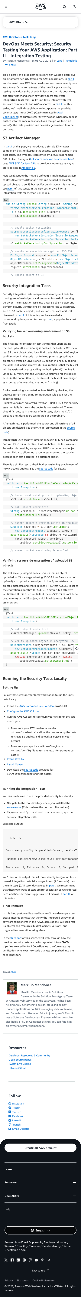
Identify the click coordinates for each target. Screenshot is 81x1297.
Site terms (23, 1280)
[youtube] (36, 1260)
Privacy (9, 1280)
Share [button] (12, 64)
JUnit (49, 319)
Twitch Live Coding (19, 1063)
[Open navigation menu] (6, 7)
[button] (18, 22)
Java (13, 971)
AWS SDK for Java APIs (22, 163)
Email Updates (20, 1128)
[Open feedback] (76, 648)
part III (59, 104)
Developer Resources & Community (29, 1055)
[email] (48, 1260)
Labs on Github (17, 1068)
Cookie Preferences (43, 1280)
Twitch (16, 1124)
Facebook (17, 1116)
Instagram (17, 1103)
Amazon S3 (28, 167)
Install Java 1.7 (15, 758)
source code (14, 807)
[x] (6, 1260)
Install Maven (15, 764)
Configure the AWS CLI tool (23, 711)
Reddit (16, 1107)
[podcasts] (42, 1260)
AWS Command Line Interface (37, 705)
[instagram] (24, 1260)
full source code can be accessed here (51, 159)
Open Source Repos (19, 1059)
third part (15, 937)
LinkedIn (16, 1120)
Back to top (38, 1270)
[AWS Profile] (74, 7)
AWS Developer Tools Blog (19, 37)
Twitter (16, 1112)
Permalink (71, 60)
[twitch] (30, 1260)
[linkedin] (18, 1260)
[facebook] (12, 1260)
